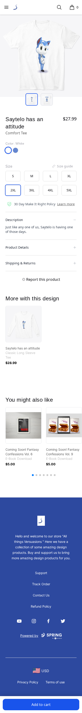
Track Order (41, 584)
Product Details (17, 247)
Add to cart (41, 704)
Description (14, 220)
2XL (13, 190)
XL (69, 176)
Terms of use (55, 682)
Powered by (29, 636)
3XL (31, 190)
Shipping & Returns (20, 263)
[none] (62, 166)
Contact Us (41, 595)
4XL (50, 190)
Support (41, 573)
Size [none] (8, 166)
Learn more (66, 204)
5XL (69, 190)
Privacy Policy (27, 682)
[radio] (12, 176)
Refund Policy (41, 606)
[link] (23, 324)
